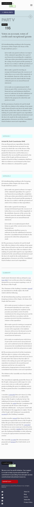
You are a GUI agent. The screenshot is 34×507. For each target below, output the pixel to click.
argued (15, 418)
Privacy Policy (28, 502)
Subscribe (27, 499)
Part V (8, 20)
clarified (18, 429)
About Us (26, 491)
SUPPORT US (6, 481)
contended (27, 425)
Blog (25, 494)
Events (26, 497)
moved (30, 288)
